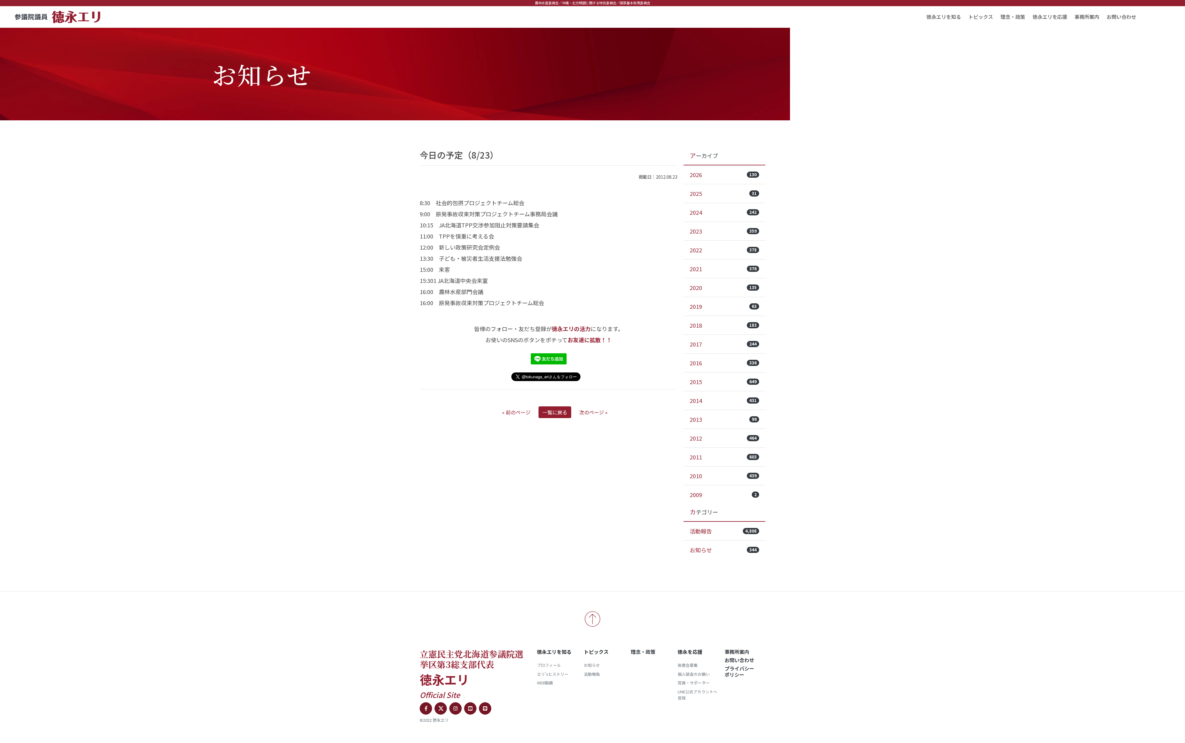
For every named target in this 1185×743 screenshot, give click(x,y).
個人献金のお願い (694, 674)
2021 (723, 269)
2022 (723, 250)
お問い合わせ (1121, 16)
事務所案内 (1087, 16)
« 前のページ (516, 412)
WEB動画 (545, 683)
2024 (723, 212)
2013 (723, 419)
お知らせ (723, 550)
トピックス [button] (980, 16)
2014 (723, 400)
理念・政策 (1012, 16)
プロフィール (549, 665)
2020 (723, 288)
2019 (723, 306)
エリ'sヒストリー (552, 674)
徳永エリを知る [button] (943, 16)
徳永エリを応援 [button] (1050, 16)
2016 (723, 363)
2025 (723, 193)
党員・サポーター (694, 683)
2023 (723, 231)
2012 (723, 438)
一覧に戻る (555, 412)
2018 (723, 325)
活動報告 (723, 531)
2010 (723, 476)
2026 (723, 175)
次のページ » (593, 412)
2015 (723, 382)
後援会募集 (688, 665)
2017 (723, 344)
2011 (723, 457)
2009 (723, 495)
